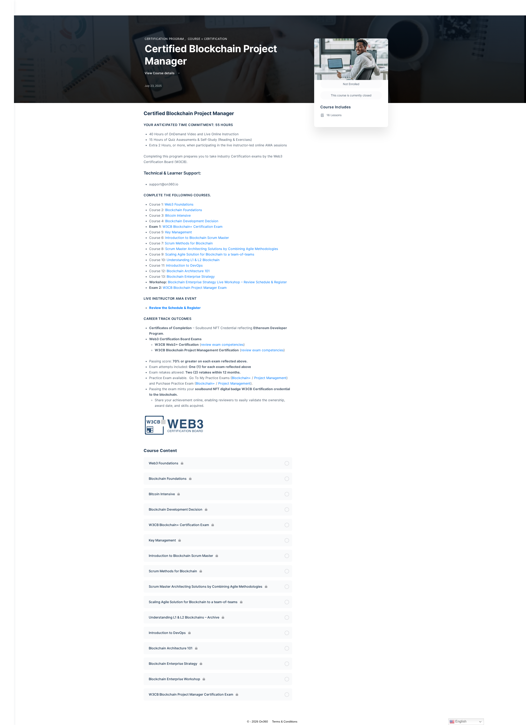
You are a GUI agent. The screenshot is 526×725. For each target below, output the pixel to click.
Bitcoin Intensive (178, 215)
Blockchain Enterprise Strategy (191, 276)
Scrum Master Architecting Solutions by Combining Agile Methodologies (221, 249)
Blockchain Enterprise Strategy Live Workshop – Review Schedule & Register (227, 282)
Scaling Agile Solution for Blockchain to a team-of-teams (209, 254)
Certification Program (165, 38)
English (460, 721)
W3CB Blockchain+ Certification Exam (193, 226)
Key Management (178, 232)
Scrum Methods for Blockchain (189, 243)
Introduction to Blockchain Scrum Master (197, 238)
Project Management (270, 378)
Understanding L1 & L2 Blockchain (193, 260)
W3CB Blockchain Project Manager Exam (195, 288)
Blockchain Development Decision (191, 221)
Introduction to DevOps (184, 265)
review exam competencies (222, 344)
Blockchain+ (241, 378)
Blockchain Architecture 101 (188, 271)
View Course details (160, 73)
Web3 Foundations (179, 204)
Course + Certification (207, 38)
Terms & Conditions (284, 721)
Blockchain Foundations (183, 210)
